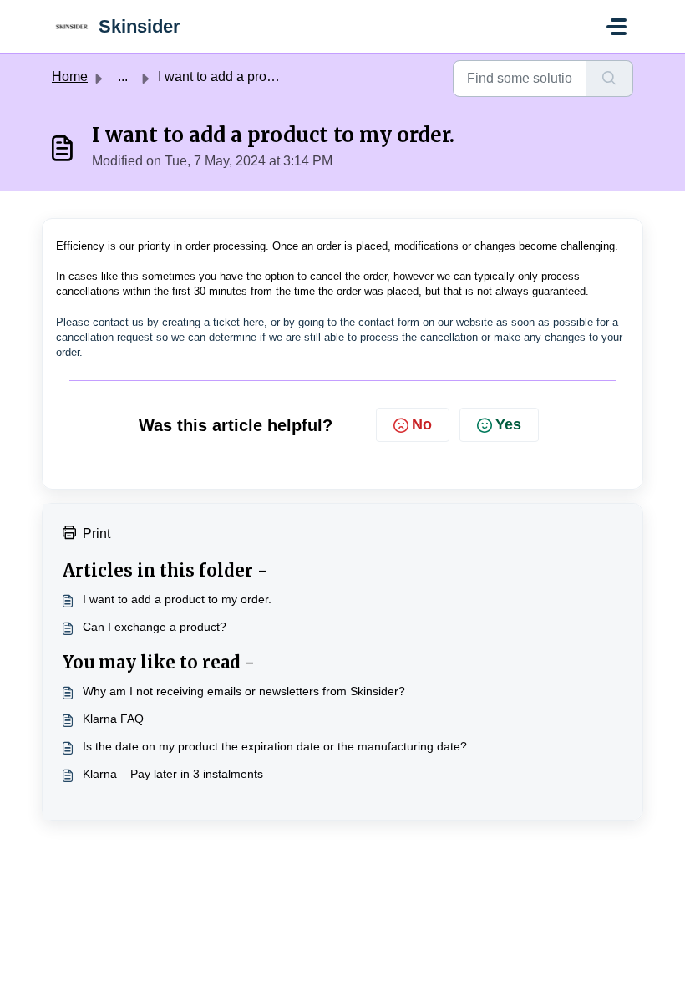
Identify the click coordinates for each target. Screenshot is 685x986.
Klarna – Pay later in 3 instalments (173, 773)
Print (96, 533)
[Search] (609, 78)
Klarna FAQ (113, 718)
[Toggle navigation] (616, 27)
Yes (508, 424)
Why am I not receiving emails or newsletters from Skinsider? (244, 691)
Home (70, 76)
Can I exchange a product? (154, 626)
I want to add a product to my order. (177, 599)
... (123, 76)
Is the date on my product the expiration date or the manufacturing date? (275, 746)
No (422, 424)
